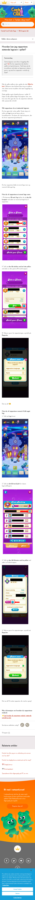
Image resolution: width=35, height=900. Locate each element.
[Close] (31, 870)
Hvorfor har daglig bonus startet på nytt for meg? (16, 760)
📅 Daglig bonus (7, 764)
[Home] (4, 2)
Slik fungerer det (23, 31)
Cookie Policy (5, 885)
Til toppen (5, 733)
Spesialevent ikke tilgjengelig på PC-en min (15, 773)
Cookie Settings (17, 897)
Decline (17, 893)
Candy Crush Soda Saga (8, 31)
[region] (17, 884)
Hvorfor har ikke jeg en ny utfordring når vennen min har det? (16, 754)
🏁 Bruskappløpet (7, 769)
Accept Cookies (17, 889)
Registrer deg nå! (17, 806)
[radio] (22, 725)
